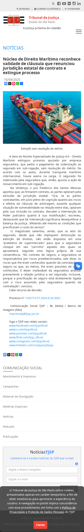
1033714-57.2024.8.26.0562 (42, 298)
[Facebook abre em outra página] (59, 4)
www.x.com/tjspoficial (23, 329)
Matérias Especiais (15, 406)
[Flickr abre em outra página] (69, 4)
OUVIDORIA (73, 8)
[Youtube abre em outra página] (64, 4)
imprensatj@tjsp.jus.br (24, 314)
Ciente (40, 525)
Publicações (10, 436)
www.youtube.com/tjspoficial (28, 333)
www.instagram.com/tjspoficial (29, 341)
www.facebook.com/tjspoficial (28, 325)
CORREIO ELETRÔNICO (48, 8)
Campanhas (11, 386)
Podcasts (8, 426)
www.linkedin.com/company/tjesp (31, 345)
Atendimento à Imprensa (19, 376)
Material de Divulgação (18, 396)
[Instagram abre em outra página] (74, 4)
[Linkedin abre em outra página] (79, 4)
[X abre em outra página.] (53, 4)
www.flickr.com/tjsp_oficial (26, 337)
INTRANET (24, 8)
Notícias (8, 416)
